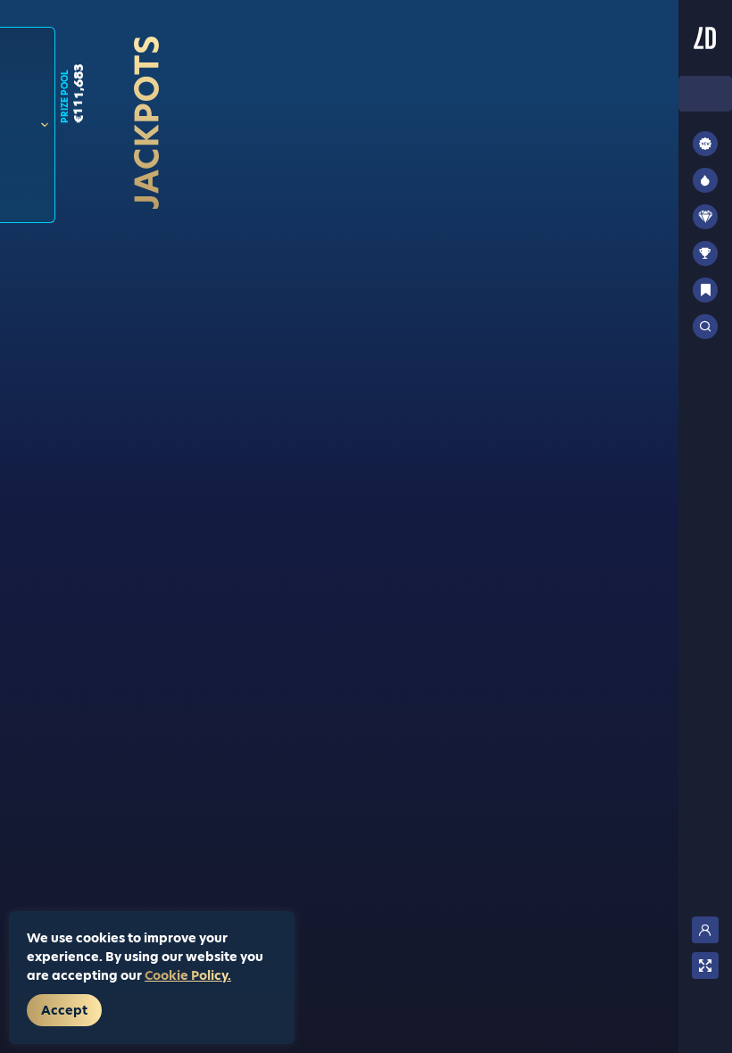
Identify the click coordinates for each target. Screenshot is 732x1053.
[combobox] (705, 94)
